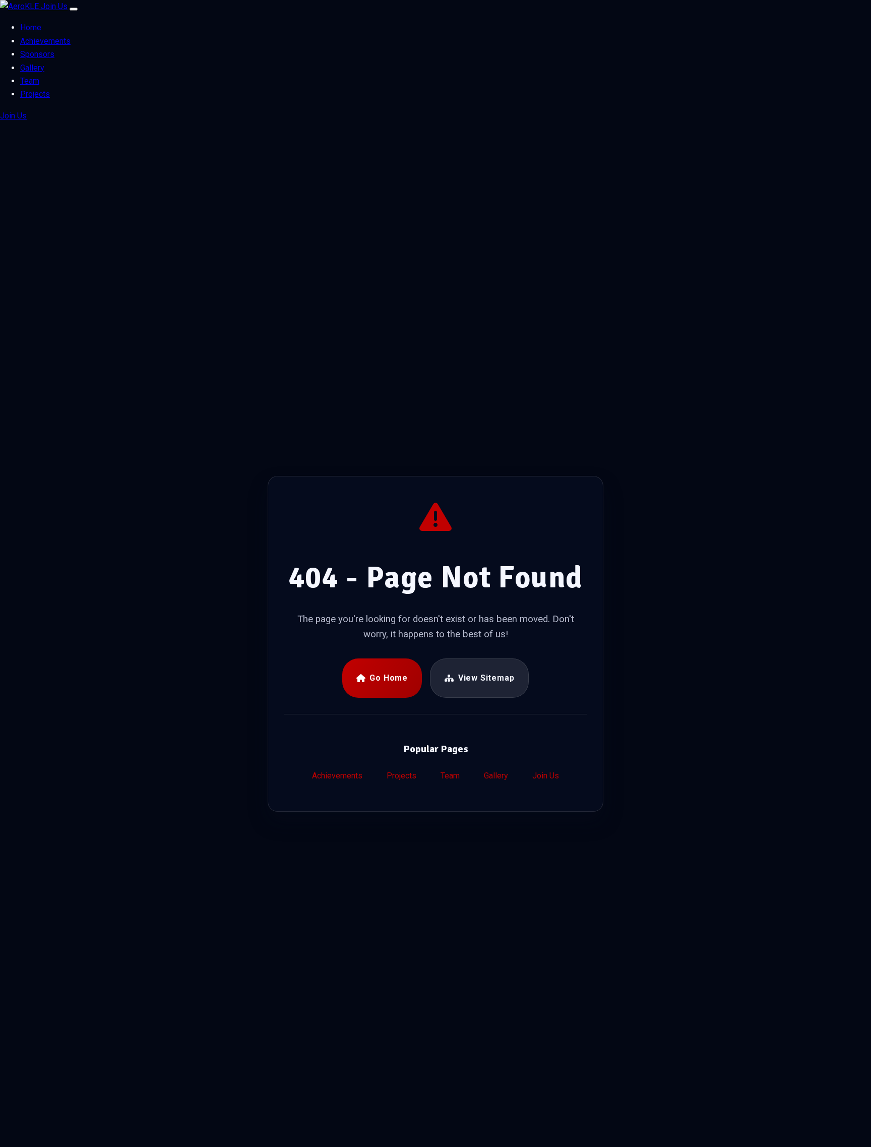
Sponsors (37, 54)
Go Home (388, 678)
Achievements (45, 41)
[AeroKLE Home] (20, 6)
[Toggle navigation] (74, 9)
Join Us (54, 6)
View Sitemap (486, 678)
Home (30, 27)
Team (29, 81)
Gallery (32, 68)
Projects (35, 94)
